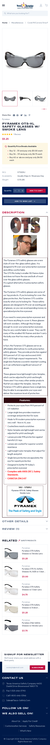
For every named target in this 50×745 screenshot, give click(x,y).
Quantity (7, 190)
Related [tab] (19, 541)
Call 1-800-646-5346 (16, 695)
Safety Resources (37, 726)
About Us (15, 721)
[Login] (41, 5)
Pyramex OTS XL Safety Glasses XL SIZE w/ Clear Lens (33, 570)
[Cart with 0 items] (46, 5)
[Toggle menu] (3, 5)
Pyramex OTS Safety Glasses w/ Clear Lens (32, 588)
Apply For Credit (30, 721)
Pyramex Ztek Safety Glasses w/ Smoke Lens (32, 624)
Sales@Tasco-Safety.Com (18, 700)
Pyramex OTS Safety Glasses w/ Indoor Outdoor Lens (31, 606)
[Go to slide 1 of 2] (43, 109)
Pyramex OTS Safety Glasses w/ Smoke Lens (32, 552)
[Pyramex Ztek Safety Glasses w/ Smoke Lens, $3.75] (11, 625)
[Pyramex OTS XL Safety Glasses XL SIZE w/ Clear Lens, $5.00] (11, 571)
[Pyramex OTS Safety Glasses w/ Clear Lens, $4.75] (11, 589)
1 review (17, 134)
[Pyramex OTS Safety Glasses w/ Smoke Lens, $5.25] (11, 553)
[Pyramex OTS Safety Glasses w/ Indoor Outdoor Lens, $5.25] (11, 607)
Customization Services (16, 726)
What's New (25, 730)
